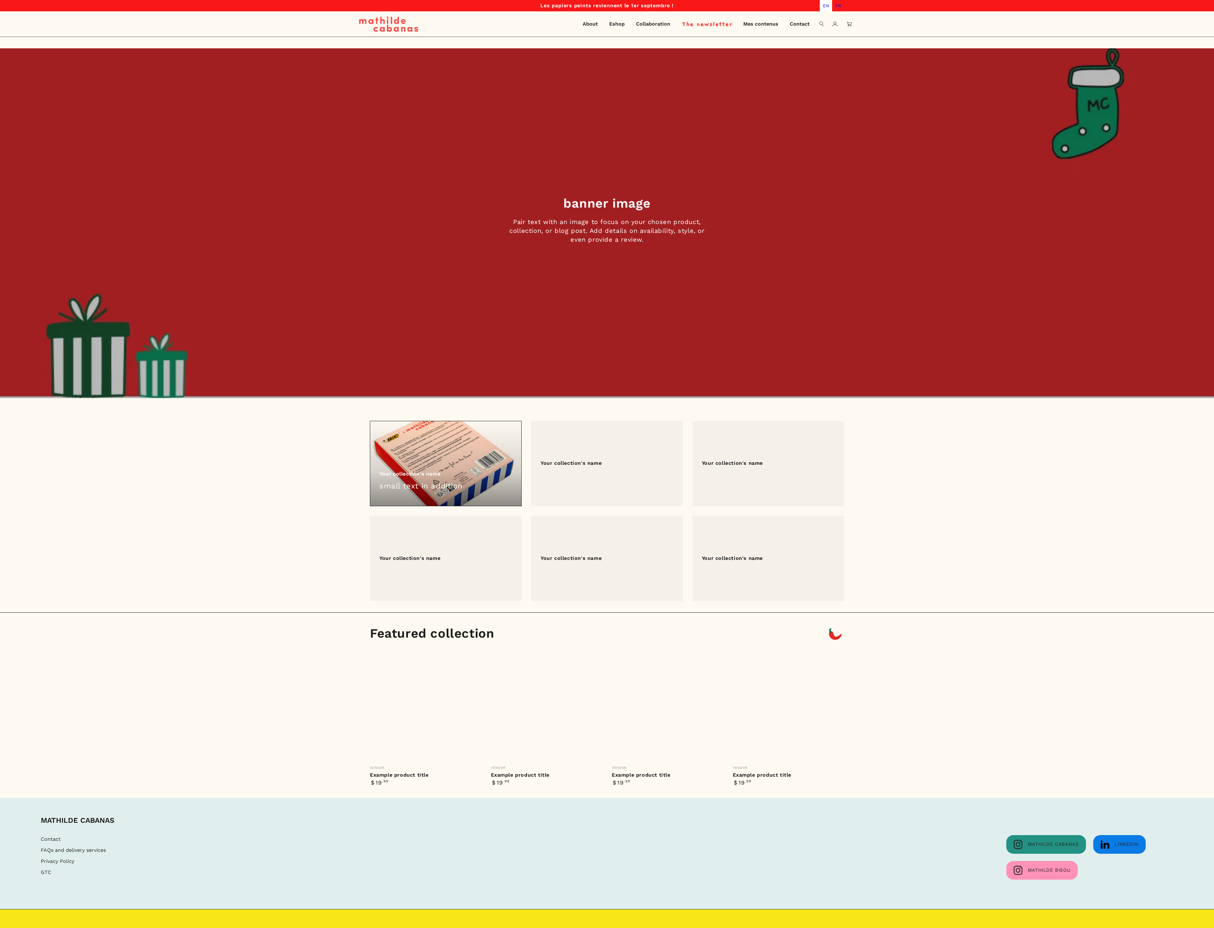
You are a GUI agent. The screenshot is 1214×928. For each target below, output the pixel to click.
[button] (821, 24)
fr (838, 5)
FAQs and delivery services (73, 850)
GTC (46, 872)
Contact (51, 839)
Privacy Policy (57, 861)
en (826, 5)
